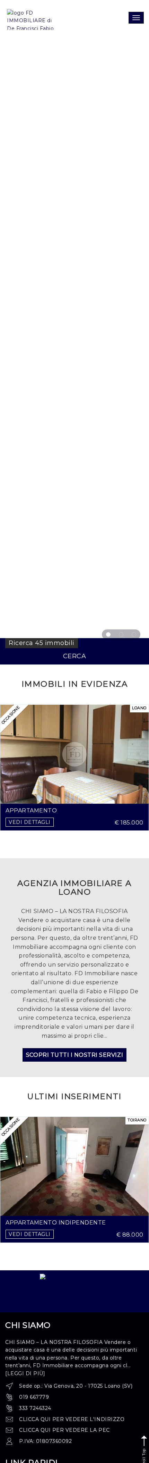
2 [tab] (121, 634)
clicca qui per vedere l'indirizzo (71, 1419)
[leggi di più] (25, 1373)
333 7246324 (35, 1408)
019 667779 (34, 1397)
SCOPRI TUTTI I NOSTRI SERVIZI (74, 1055)
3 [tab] (134, 634)
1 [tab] (108, 634)
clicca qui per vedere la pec (64, 1430)
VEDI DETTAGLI (30, 822)
